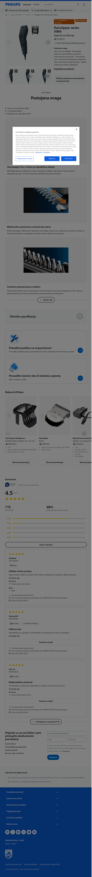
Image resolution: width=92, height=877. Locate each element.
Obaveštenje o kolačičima (41, 152)
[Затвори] (75, 129)
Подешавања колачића (24, 159)
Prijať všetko (68, 159)
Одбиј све (51, 159)
